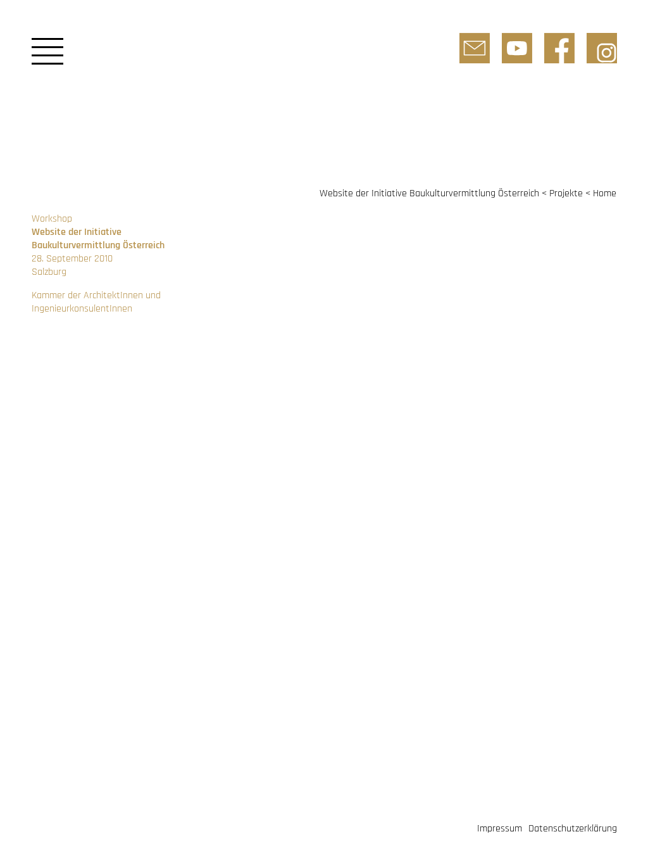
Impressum (499, 828)
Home (604, 193)
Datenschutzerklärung (572, 828)
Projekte (566, 193)
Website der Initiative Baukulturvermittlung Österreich (429, 193)
